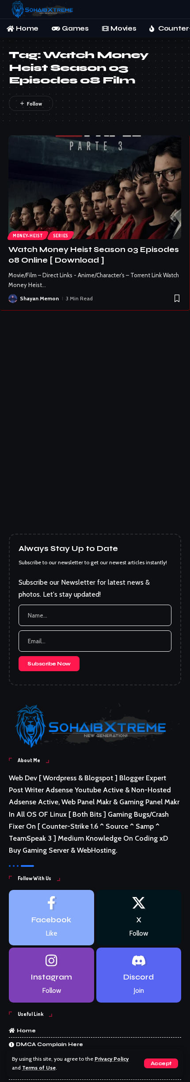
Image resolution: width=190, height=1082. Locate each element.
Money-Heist (28, 235)
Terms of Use (39, 1068)
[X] (139, 917)
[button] (161, 1063)
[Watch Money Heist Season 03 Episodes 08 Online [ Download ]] (94, 187)
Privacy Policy (112, 1059)
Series (60, 235)
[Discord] (139, 975)
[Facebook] (51, 917)
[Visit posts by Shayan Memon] (12, 298)
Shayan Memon (39, 298)
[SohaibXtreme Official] (44, 9)
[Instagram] (51, 975)
